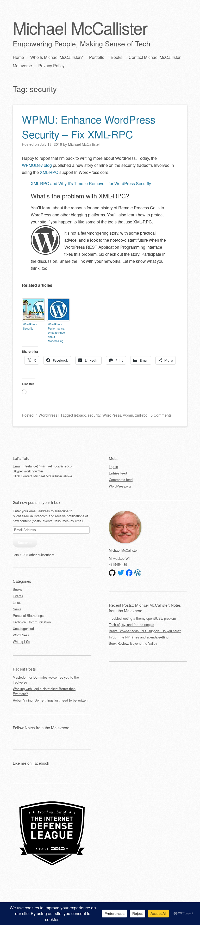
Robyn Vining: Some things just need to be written (50, 700)
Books (116, 57)
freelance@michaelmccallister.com (48, 466)
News (17, 608)
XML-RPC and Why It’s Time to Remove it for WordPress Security (91, 183)
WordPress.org (120, 486)
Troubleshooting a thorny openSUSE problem (142, 618)
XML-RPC (49, 172)
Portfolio (96, 57)
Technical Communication (32, 621)
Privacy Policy (51, 66)
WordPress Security (30, 326)
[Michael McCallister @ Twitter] (120, 573)
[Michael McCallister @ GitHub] (112, 573)
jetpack (80, 415)
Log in (113, 466)
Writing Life (21, 641)
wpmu (128, 415)
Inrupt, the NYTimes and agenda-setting (138, 637)
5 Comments (161, 415)
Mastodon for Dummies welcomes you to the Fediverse (46, 680)
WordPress (48, 415)
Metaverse (22, 66)
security (94, 415)
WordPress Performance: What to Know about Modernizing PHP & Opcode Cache (57, 333)
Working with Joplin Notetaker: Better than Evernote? (44, 691)
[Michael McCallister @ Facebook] (129, 573)
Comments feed (121, 479)
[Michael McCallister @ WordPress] (137, 573)
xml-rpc (141, 415)
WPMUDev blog (37, 165)
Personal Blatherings (28, 615)
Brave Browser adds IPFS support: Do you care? (145, 630)
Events (18, 595)
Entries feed (118, 473)
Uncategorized (23, 628)
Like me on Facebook (31, 763)
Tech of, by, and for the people (131, 624)
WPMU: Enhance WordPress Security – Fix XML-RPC (88, 126)
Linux (17, 602)
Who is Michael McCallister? (56, 57)
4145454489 (118, 564)
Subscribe (25, 542)
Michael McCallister (80, 27)
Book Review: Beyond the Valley (133, 643)
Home (18, 57)
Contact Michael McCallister (154, 57)
